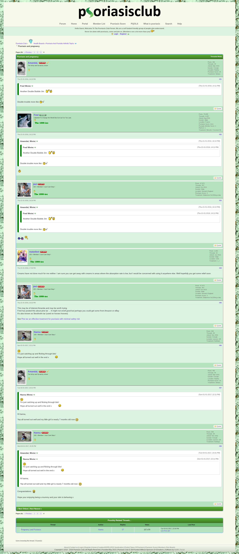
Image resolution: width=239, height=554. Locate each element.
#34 (220, 268)
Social (182, 550)
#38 (220, 446)
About (66, 547)
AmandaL (33, 63)
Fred (36, 115)
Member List (99, 24)
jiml (35, 184)
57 (123, 530)
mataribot (34, 252)
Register (123, 34)
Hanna (37, 332)
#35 (220, 303)
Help (179, 24)
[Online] (43, 115)
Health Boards (39, 43)
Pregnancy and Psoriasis (31, 530)
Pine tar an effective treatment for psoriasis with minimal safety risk (50, 319)
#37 (220, 388)
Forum (62, 24)
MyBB (176, 550)
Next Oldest (23, 509)
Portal (85, 24)
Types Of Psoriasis (137, 547)
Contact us (74, 547)
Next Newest (35, 509)
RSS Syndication (117, 547)
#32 (220, 134)
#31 (220, 79)
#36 (220, 345)
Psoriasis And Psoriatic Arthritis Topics (60, 43)
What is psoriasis (151, 24)
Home (74, 24)
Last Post (164, 531)
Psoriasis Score (118, 24)
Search (168, 24)
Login (116, 34)
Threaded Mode (216, 56)
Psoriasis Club (21, 43)
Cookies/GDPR (103, 547)
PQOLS (134, 24)
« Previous (28, 52)
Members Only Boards (166, 547)
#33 (220, 200)
